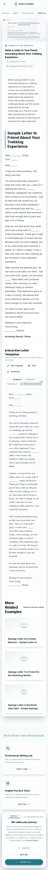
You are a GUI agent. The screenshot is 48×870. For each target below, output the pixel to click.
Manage (26, 848)
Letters (15, 13)
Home (6, 13)
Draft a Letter (22, 769)
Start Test (22, 804)
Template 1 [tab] (17, 379)
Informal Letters (28, 13)
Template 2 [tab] (30, 379)
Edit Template (17, 366)
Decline (24, 855)
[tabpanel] (24, 489)
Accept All (26, 862)
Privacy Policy (32, 840)
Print (34, 366)
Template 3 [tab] (12, 384)
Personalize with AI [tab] (33, 383)
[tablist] (24, 381)
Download (15, 371)
